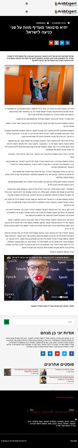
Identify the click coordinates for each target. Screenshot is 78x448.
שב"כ (58, 426)
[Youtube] (57, 353)
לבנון (55, 424)
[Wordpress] (43, 353)
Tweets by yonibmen (65, 397)
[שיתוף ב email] (51, 43)
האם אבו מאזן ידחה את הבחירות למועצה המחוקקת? (26, 370)
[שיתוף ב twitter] (62, 43)
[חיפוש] (6, 321)
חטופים (61, 421)
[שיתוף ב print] (56, 43)
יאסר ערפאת (37, 421)
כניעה (60, 424)
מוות (49, 424)
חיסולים (53, 421)
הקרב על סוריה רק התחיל (64, 370)
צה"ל (73, 426)
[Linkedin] (50, 353)
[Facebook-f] (71, 353)
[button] (26, 3)
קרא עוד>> (70, 372)
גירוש (67, 421)
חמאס (46, 421)
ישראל (66, 424)
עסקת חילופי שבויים (38, 424)
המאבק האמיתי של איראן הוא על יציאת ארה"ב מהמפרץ (62, 378)
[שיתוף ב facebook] (67, 43)
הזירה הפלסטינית (59, 23)
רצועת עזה (66, 426)
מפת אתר (73, 441)
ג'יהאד (72, 421)
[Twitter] (64, 353)
